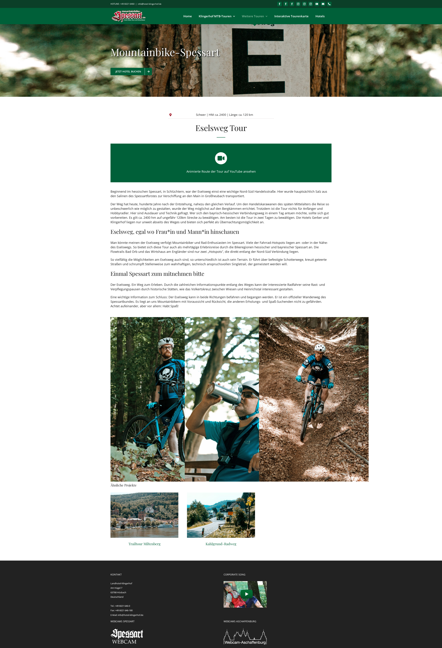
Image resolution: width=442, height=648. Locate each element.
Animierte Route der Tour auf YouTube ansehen (221, 171)
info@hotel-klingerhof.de (149, 3)
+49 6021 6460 (127, 3)
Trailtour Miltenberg (145, 515)
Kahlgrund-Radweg (221, 515)
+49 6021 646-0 (122, 605)
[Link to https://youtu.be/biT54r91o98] (221, 158)
